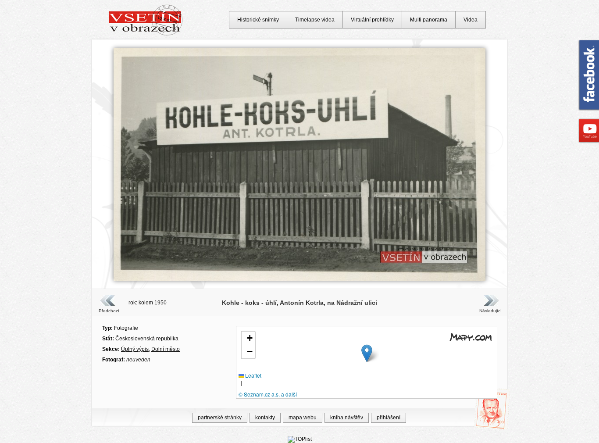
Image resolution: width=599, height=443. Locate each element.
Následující (490, 310)
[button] (366, 353)
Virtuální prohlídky (372, 20)
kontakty (265, 417)
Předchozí (109, 310)
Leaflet (252, 375)
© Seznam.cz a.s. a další (268, 394)
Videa (471, 20)
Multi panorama (428, 20)
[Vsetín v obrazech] (146, 34)
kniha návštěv (346, 417)
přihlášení (388, 417)
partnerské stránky (220, 417)
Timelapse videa (315, 20)
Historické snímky (258, 20)
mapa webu (303, 417)
